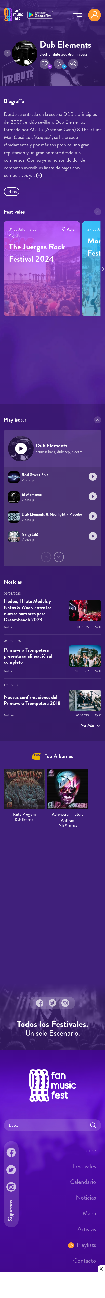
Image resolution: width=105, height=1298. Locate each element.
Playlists (86, 1245)
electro (45, 54)
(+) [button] (39, 175)
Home (88, 1150)
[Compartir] (73, 64)
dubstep (59, 54)
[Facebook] (40, 1003)
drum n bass (77, 54)
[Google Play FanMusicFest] (40, 14)
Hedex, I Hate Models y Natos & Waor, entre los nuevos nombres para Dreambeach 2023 (27, 610)
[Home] (13, 21)
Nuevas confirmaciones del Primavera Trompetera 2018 (32, 700)
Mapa (89, 1213)
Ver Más (87, 725)
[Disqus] (52, 906)
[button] (45, 64)
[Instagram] (65, 1003)
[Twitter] (52, 1003)
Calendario (83, 1181)
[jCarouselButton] (102, 268)
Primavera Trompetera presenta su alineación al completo (28, 656)
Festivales (84, 1166)
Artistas (86, 1229)
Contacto (84, 1260)
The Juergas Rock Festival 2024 (37, 253)
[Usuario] (94, 15)
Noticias (86, 1197)
